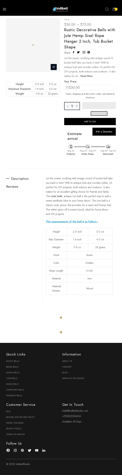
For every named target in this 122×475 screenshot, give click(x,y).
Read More (86, 76)
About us (67, 361)
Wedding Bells (14, 395)
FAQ (8, 411)
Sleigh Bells (12, 372)
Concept (67, 366)
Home (67, 19)
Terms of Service (15, 434)
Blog (65, 372)
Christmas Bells (15, 389)
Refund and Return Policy (20, 417)
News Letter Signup (73, 378)
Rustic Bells (12, 361)
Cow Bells (11, 378)
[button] (99, 105)
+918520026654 (71, 416)
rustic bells (56, 196)
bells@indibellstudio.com (75, 411)
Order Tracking (15, 422)
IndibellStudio (23, 464)
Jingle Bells (12, 384)
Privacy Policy (14, 428)
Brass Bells (12, 366)
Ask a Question (104, 131)
